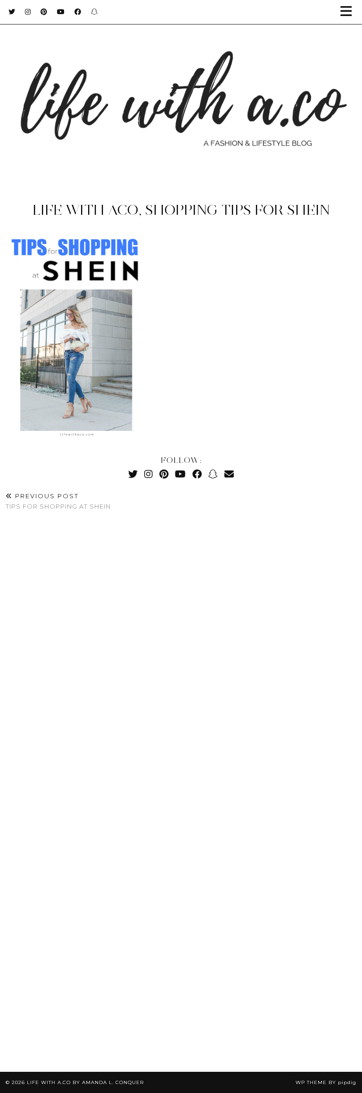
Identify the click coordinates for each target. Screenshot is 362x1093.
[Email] (229, 474)
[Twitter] (12, 12)
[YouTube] (61, 12)
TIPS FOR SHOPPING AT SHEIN (58, 501)
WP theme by (326, 1082)
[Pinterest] (44, 12)
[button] (349, 12)
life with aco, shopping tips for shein (181, 210)
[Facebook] (78, 12)
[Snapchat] (94, 12)
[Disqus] (181, 658)
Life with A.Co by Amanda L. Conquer (85, 1082)
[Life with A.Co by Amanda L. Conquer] (181, 92)
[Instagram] (28, 12)
